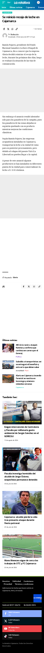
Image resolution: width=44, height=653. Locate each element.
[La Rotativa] (22, 2)
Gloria (15, 277)
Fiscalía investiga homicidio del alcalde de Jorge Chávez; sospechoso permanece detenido (20, 476)
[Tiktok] (22, 636)
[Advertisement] (22, 90)
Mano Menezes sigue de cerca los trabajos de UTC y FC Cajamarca (21, 562)
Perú (26, 371)
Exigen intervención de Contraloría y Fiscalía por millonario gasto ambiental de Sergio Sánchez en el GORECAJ (21, 432)
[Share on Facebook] (4, 29)
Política (18, 357)
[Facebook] (22, 613)
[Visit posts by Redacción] (4, 35)
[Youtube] (22, 628)
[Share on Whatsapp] (12, 29)
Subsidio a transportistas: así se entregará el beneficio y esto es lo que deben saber (28, 364)
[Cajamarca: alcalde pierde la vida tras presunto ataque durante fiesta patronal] (22, 502)
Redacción (15, 34)
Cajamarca (7, 12)
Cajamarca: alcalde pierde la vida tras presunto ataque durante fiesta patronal (20, 520)
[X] (22, 621)
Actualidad (20, 371)
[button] (4, 2)
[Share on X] (8, 29)
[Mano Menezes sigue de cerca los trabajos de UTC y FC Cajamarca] (22, 546)
